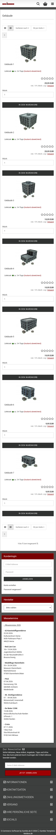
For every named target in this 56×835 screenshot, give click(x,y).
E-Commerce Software (10, 831)
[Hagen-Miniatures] (7, 3)
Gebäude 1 (9, 64)
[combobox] (22, 28)
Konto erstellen (10, 585)
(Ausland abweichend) (32, 71)
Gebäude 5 (9, 336)
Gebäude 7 (9, 473)
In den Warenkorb (28, 105)
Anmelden (28, 579)
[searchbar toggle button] (38, 3)
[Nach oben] (50, 830)
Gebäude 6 (9, 405)
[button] (5, 28)
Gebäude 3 (9, 200)
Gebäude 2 (9, 132)
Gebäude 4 (9, 268)
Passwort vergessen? (12, 589)
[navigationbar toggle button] (52, 3)
